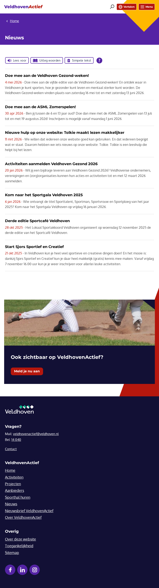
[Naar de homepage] (23, 7)
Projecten (13, 484)
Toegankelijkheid (19, 545)
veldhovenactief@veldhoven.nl (36, 434)
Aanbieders (14, 490)
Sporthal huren (17, 497)
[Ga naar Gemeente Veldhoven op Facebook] (10, 570)
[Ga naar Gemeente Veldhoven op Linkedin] (22, 570)
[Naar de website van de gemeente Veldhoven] (19, 410)
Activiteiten (14, 477)
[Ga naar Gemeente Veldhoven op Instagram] (34, 570)
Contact (11, 449)
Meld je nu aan (27, 371)
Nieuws (11, 504)
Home (10, 470)
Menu (149, 6)
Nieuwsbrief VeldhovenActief (29, 510)
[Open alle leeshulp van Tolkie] (99, 60)
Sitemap (12, 552)
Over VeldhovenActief (23, 517)
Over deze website (20, 539)
